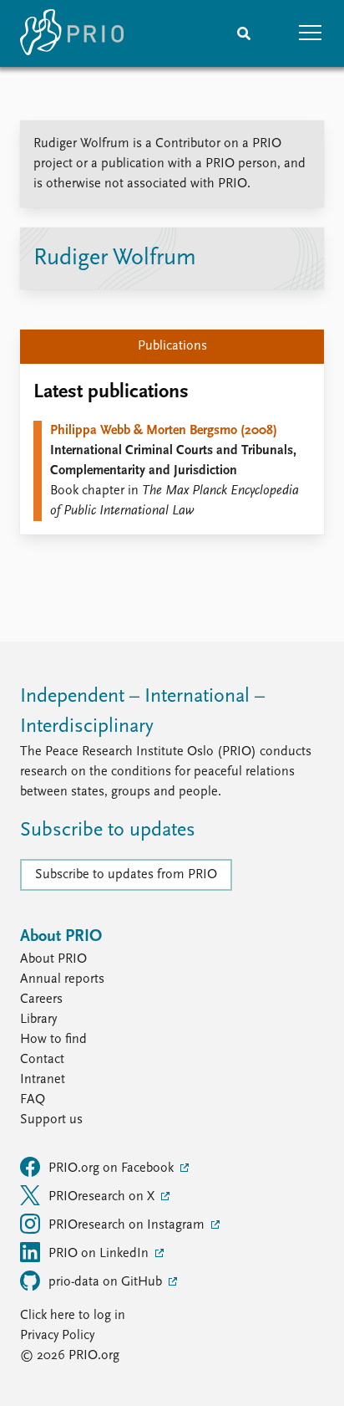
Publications (172, 346)
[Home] (72, 33)
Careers (41, 999)
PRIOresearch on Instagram (128, 1225)
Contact (42, 1059)
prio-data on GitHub (106, 1282)
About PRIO (53, 959)
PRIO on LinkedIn (100, 1253)
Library (38, 1019)
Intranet (42, 1079)
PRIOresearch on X (103, 1197)
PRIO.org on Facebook (112, 1168)
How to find (53, 1039)
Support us (51, 1120)
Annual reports (62, 979)
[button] (310, 33)
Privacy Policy (57, 1335)
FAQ (32, 1100)
